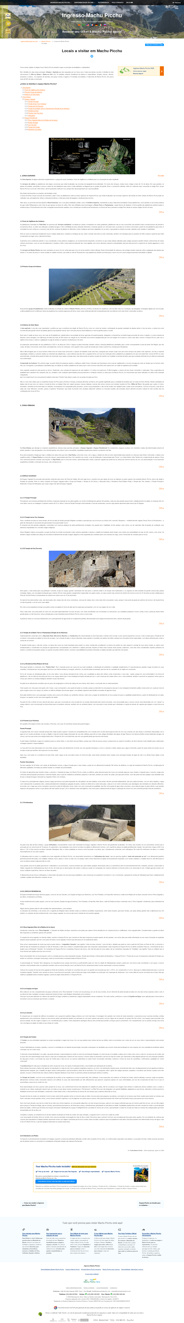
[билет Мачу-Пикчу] (105, 25)
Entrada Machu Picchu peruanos (91, 1269)
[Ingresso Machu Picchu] (83, 25)
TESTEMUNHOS (103, 2)
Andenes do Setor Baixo (32, 94)
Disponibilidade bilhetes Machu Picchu (52, 1269)
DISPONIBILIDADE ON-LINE (83, 2)
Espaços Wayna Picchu (73, 1269)
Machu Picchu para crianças (111, 1269)
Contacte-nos (113, 1288)
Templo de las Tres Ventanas (37, 104)
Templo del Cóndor (34, 127)
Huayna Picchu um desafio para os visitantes (149, 1204)
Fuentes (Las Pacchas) (35, 113)
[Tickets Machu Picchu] (96, 25)
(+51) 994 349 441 (119, 1294)
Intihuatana (31, 115)
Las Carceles (32, 125)
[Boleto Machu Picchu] (79, 25)
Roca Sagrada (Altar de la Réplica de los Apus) (43, 120)
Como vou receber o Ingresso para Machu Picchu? (33, 1204)
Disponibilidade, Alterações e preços (132, 1269)
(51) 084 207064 (71, 1294)
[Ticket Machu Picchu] (88, 25)
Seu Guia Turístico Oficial (127, 1233)
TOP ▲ (161, 212)
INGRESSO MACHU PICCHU (60, 2)
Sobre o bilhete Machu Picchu (74, 1288)
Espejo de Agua (33, 122)
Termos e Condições (89, 1288)
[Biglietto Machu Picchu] (100, 25)
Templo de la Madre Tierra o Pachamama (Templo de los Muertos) (48, 108)
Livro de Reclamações (102, 1288)
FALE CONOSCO (117, 2)
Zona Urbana (26, 97)
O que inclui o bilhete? (92, 1274)
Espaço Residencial (31, 118)
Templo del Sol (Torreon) (35, 106)
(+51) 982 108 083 (93, 1294)
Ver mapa (161, 175)
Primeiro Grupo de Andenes (33, 92)
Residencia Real (33, 111)
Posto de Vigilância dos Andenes (35, 90)
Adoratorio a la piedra (34, 129)
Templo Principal (33, 101)
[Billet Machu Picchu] (92, 25)
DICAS (128, 2)
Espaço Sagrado (30, 99)
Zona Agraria (26, 87)
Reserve (178, 2)
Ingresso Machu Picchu (92, 15)
